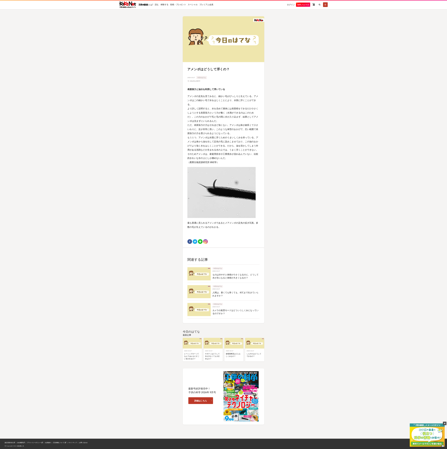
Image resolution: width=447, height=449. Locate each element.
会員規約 (48, 442)
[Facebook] (189, 241)
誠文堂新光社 (9, 442)
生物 (191, 81)
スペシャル (193, 4)
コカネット (20, 446)
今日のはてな (201, 77)
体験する (164, 4)
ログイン (291, 4)
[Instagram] (205, 241)
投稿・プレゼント (178, 4)
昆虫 (194, 81)
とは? (150, 4)
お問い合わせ (83, 442)
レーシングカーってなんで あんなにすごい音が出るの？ (191, 356)
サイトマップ (72, 442)
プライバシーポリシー (34, 442)
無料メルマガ (303, 4)
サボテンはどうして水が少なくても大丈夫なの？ (212, 356)
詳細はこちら (200, 400)
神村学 (198, 81)
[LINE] (200, 241)
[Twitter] (195, 241)
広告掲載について (58, 442)
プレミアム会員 (206, 4)
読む (157, 4)
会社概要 (20, 442)
